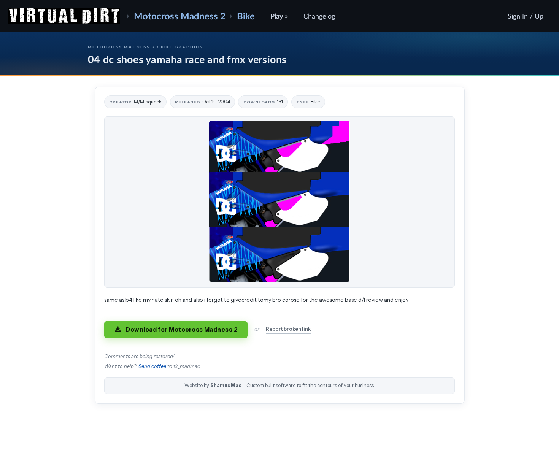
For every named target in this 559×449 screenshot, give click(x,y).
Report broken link (288, 329)
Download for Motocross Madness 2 (181, 329)
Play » (279, 16)
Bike (246, 15)
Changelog (319, 16)
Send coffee (152, 366)
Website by (279, 385)
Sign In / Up (525, 16)
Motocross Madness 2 (180, 15)
